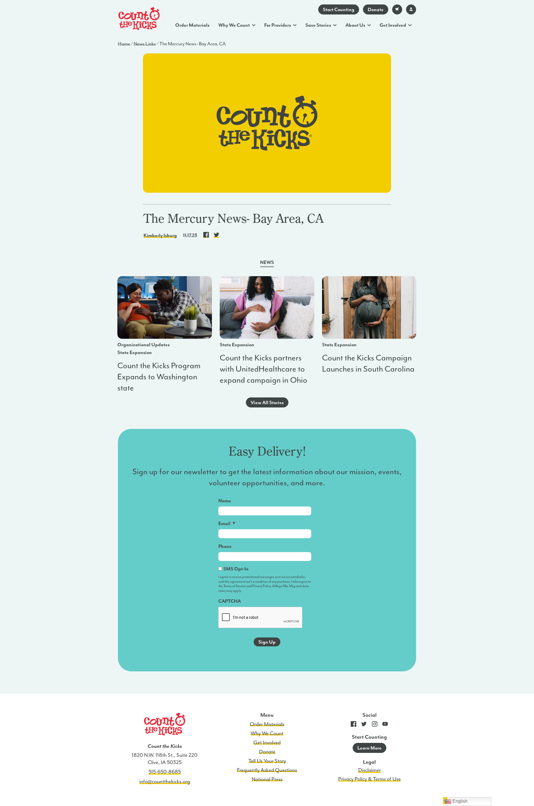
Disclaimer (369, 770)
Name (224, 501)
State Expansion (134, 352)
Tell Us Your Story (267, 761)
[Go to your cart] (397, 9)
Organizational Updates (143, 344)
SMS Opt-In (236, 569)
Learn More (369, 748)
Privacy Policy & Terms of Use (369, 779)
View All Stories (267, 402)
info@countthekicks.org (164, 781)
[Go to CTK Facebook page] (353, 725)
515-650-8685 (165, 771)
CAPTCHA (229, 601)
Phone (225, 546)
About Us (355, 25)
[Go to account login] (411, 9)
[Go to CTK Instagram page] (374, 725)
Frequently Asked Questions (267, 770)
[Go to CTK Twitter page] (364, 725)
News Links (145, 44)
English (459, 801)
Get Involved (393, 25)
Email (226, 523)
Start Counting (338, 9)
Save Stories (318, 25)
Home (124, 44)
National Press (267, 779)
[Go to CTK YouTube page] (385, 725)
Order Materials (192, 25)
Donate (376, 9)
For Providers (277, 25)
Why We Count (234, 25)
